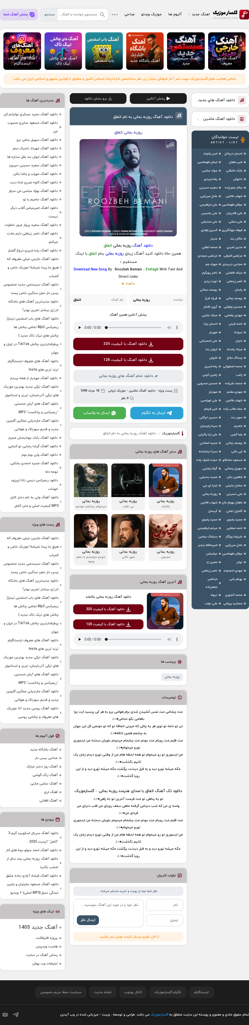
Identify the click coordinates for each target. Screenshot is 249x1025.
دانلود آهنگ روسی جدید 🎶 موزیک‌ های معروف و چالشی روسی (32, 712)
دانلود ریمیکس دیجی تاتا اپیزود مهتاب (34, 484)
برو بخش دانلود (95, 98)
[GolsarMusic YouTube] (5, 1014)
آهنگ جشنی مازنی (44, 783)
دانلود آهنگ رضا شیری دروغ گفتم (33, 250)
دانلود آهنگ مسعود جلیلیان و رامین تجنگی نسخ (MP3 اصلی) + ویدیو (33, 888)
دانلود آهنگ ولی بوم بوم (40, 455)
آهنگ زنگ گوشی (45, 775)
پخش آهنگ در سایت (42, 955)
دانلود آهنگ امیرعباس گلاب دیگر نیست (34, 212)
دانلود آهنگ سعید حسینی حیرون (33, 165)
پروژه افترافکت (47, 938)
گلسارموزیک (231, 14)
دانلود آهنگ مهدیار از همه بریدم (34, 378)
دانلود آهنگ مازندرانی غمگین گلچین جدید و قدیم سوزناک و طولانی (32, 425)
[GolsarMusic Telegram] (16, 1014)
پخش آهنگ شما (15, 14)
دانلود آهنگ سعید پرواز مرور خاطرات (31, 225)
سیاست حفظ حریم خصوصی (60, 992)
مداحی (129, 14)
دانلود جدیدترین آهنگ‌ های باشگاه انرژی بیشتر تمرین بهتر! (33, 305)
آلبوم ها (175, 14)
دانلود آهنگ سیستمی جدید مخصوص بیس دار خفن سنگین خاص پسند (31, 288)
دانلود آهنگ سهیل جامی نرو (37, 140)
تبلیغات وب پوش (45, 963)
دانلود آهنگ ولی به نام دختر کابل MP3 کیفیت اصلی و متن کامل (34, 501)
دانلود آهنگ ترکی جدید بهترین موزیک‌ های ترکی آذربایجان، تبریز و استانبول (31, 391)
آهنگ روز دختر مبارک (42, 766)
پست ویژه (165, 391)
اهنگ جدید (201, 14)
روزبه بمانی (172, 677)
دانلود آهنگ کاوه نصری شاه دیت (34, 182)
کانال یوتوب (133, 992)
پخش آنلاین (156, 98)
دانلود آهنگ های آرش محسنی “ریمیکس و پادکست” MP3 (36, 408)
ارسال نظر (87, 920)
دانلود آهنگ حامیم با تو (40, 199)
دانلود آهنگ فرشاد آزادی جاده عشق (32, 875)
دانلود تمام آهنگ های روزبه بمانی (126, 376)
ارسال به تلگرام (153, 413)
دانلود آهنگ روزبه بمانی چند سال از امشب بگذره (32, 863)
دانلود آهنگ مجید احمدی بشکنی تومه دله (34, 467)
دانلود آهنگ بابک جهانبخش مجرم (33, 438)
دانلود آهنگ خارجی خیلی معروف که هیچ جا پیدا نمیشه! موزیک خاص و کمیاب (33, 267)
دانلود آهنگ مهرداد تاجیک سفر (35, 148)
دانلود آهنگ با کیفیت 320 (125, 344)
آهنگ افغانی (48, 800)
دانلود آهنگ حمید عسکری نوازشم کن (31, 114)
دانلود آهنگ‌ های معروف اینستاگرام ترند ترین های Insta (33, 365)
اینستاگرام (201, 992)
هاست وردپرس (47, 946)
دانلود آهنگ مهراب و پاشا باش (35, 174)
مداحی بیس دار (46, 758)
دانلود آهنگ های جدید (217, 100)
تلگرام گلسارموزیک (167, 992)
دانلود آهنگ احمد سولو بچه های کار (32, 850)
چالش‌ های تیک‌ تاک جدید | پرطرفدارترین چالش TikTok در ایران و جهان (31, 344)
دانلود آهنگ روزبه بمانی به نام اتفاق (143, 117)
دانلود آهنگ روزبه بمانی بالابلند (108, 597)
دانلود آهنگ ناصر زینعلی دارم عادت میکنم (32, 237)
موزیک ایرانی (117, 391)
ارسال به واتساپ (96, 413)
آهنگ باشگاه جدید (44, 749)
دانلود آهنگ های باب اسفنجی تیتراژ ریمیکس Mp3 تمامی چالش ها (32, 323)
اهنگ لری (51, 792)
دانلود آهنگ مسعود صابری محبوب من (33, 127)
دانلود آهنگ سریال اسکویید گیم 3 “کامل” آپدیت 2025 (33, 837)
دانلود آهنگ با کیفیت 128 (125, 360)
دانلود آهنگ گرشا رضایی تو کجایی (33, 446)
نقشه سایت (103, 992)
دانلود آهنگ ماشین (142, 391)
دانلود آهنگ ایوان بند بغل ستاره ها (32, 157)
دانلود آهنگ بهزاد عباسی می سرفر (33, 191)
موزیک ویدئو (151, 14)
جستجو (49, 14)
